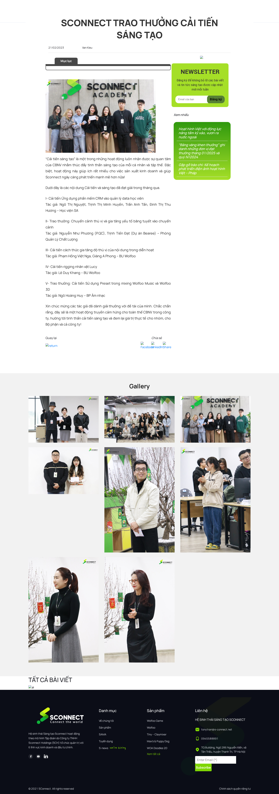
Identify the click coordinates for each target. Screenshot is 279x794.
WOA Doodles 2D (157, 748)
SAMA (102, 734)
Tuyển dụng (106, 741)
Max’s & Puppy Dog (158, 741)
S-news (103, 748)
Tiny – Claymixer (156, 734)
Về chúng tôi (106, 720)
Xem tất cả (153, 754)
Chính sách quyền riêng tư (235, 788)
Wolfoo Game (155, 720)
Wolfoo (151, 727)
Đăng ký (216, 99)
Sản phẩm (105, 727)
